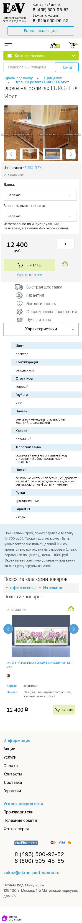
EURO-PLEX (33, 168)
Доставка (12, 782)
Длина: (9, 185)
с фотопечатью (23, 588)
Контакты (12, 774)
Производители (18, 812)
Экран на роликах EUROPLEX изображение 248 (39, 665)
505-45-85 (39, 861)
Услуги (9, 757)
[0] (53, 45)
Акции (9, 748)
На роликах (53, 588)
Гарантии (12, 790)
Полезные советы (20, 820)
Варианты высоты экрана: (24, 206)
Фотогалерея (16, 828)
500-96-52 (39, 854)
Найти (67, 67)
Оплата (10, 765)
